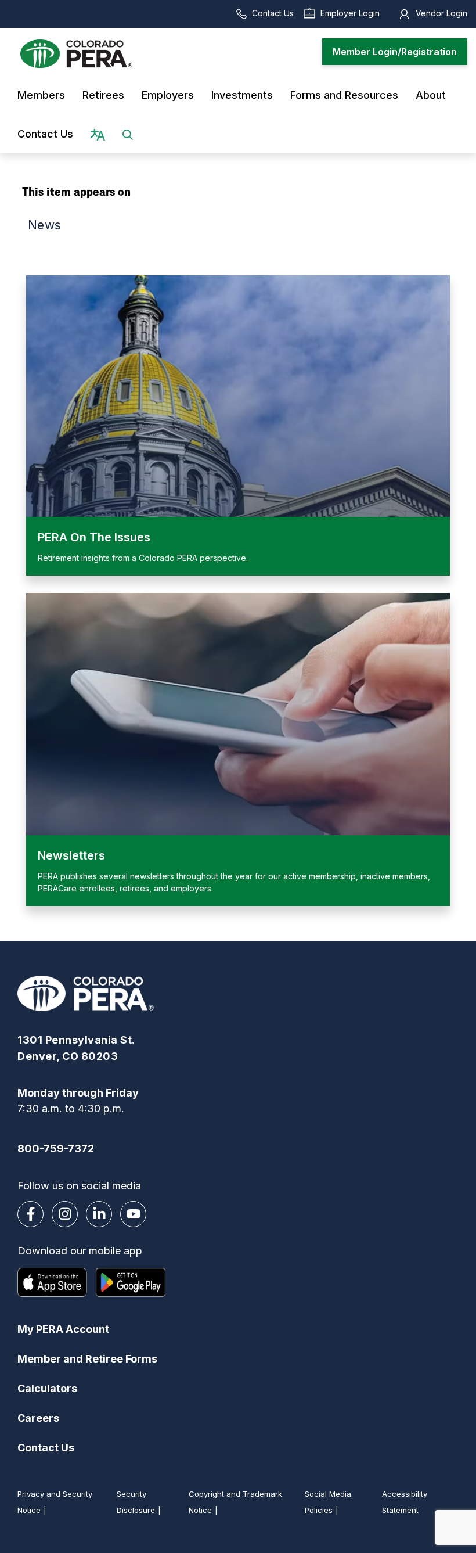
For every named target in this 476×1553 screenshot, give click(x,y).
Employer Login (350, 13)
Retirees (103, 95)
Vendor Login (441, 13)
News (44, 225)
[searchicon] (128, 133)
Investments (242, 95)
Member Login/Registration (395, 51)
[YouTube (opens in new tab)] (133, 1214)
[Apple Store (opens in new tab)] (52, 1282)
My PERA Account (63, 1329)
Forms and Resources (344, 95)
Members (41, 95)
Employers (168, 95)
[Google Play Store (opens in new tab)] (130, 1282)
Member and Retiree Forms (87, 1359)
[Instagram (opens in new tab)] (65, 1214)
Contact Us (273, 13)
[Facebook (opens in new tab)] (30, 1214)
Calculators (47, 1388)
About (431, 95)
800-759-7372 (55, 1148)
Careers (38, 1418)
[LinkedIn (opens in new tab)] (99, 1214)
